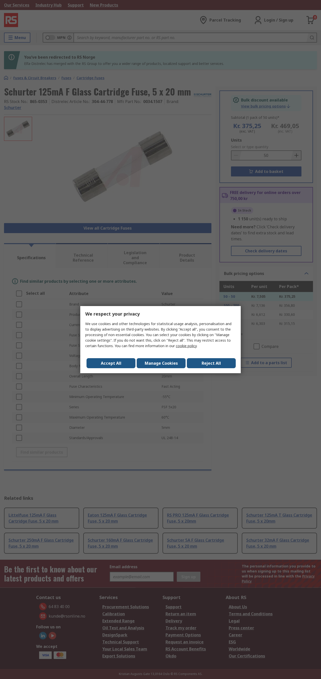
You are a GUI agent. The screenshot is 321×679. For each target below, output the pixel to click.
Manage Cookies (161, 363)
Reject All (211, 363)
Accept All (111, 363)
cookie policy (186, 345)
